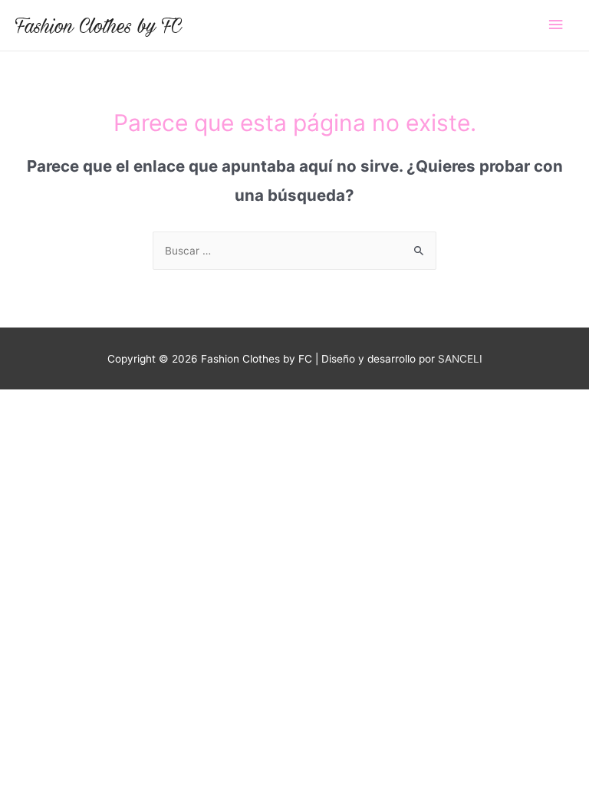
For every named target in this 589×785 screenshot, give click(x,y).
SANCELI (460, 359)
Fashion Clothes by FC (98, 25)
